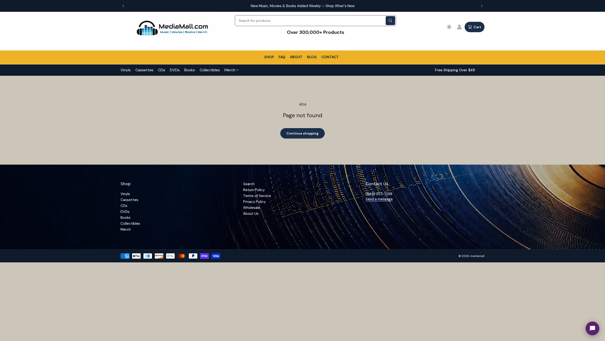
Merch (230, 69)
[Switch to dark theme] (449, 27)
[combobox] (315, 20)
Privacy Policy (254, 201)
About (296, 57)
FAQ (282, 57)
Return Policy (254, 190)
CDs (161, 69)
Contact (330, 57)
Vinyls (126, 69)
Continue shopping (302, 133)
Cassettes (144, 69)
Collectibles (210, 69)
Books (189, 69)
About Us (251, 213)
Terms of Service (257, 195)
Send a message (379, 199)
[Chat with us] (592, 328)
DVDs (175, 69)
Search (249, 184)
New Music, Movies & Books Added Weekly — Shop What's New (302, 6)
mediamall (477, 256)
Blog (312, 57)
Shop (269, 57)
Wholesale (251, 207)
